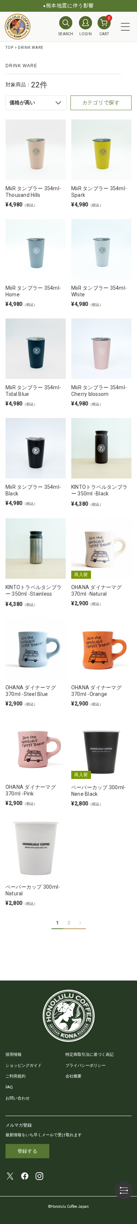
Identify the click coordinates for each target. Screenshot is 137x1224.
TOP (9, 48)
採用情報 (13, 1054)
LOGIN (85, 34)
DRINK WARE (30, 48)
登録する (28, 1151)
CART (104, 26)
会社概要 (73, 1076)
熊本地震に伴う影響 (70, 5)
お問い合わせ (17, 1098)
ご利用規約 (15, 1076)
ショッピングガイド (23, 1065)
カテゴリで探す (101, 102)
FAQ (9, 1087)
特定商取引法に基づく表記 (89, 1054)
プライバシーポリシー (85, 1065)
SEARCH (65, 34)
